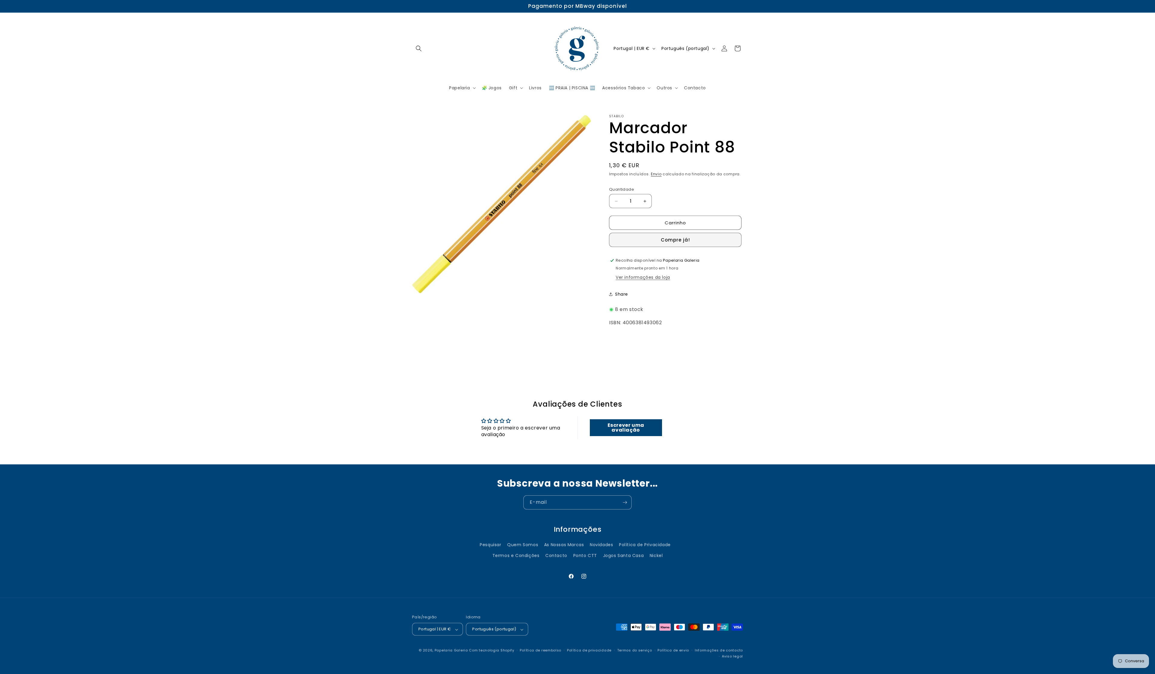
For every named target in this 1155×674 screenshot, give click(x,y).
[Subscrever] (624, 502)
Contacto (556, 555)
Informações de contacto (719, 650)
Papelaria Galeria (452, 650)
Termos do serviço (634, 650)
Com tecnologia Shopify (491, 650)
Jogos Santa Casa (623, 555)
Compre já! (675, 240)
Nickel (656, 555)
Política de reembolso (540, 650)
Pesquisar (490, 545)
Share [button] (621, 294)
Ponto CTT (585, 555)
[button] (418, 48)
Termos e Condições (516, 555)
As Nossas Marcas (564, 545)
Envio (656, 174)
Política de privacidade (589, 650)
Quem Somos (522, 545)
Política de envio (673, 650)
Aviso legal (732, 656)
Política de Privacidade (645, 545)
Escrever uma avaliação (626, 427)
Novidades (601, 545)
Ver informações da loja (643, 277)
